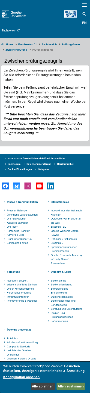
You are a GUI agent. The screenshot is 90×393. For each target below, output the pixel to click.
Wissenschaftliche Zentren (22, 284)
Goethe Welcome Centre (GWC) (64, 233)
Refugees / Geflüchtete (64, 239)
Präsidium (12, 338)
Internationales (60, 202)
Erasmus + (57, 242)
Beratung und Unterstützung (66, 308)
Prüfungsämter (71, 44)
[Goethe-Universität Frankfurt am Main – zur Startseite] (20, 14)
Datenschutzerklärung (39, 164)
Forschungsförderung (19, 292)
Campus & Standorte (18, 346)
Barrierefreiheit (65, 164)
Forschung (13, 271)
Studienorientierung (61, 284)
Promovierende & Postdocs (22, 300)
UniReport (12, 226)
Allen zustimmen (71, 386)
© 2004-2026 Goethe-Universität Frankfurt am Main (36, 158)
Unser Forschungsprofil (20, 288)
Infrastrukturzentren (18, 296)
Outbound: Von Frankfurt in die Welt (66, 220)
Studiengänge (58, 280)
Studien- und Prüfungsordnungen (62, 315)
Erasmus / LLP (59, 226)
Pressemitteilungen (17, 210)
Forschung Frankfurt (18, 230)
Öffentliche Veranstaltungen (22, 214)
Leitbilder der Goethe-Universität (19, 352)
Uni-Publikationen (16, 218)
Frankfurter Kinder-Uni (19, 239)
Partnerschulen (59, 321)
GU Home (7, 44)
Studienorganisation (62, 296)
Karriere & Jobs (15, 234)
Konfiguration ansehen (21, 376)
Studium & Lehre (61, 271)
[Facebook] (5, 186)
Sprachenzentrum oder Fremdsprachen (64, 249)
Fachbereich (49, 44)
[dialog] (45, 377)
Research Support (17, 280)
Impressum (14, 164)
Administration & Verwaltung (22, 342)
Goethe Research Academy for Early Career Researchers (66, 259)
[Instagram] (28, 186)
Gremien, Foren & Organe (21, 358)
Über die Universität (19, 329)
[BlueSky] (16, 186)
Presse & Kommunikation (22, 202)
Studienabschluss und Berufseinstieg (63, 302)
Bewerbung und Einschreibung (59, 290)
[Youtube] (39, 186)
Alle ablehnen (43, 386)
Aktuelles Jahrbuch (17, 222)
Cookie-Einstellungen (20, 169)
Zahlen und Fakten (17, 242)
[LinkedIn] (50, 186)
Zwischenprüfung (16, 49)
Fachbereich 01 (11, 30)
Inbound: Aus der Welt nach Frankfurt (66, 212)
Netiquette (43, 169)
